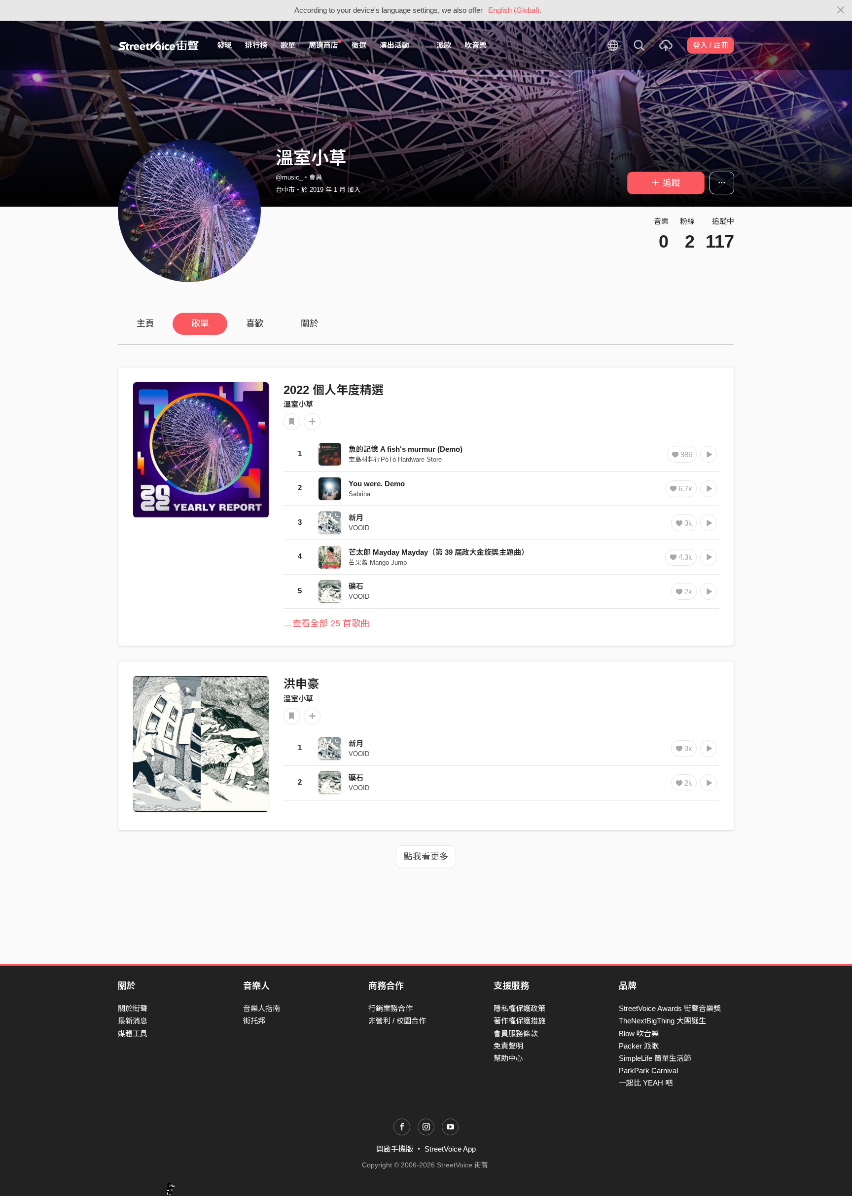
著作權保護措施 (519, 1020)
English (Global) (513, 10)
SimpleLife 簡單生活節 (655, 1058)
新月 (356, 517)
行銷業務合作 (390, 1008)
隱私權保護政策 (519, 1008)
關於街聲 (132, 1008)
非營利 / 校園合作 (397, 1020)
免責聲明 (508, 1046)
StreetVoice (158, 45)
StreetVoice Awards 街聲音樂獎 (670, 1008)
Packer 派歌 (639, 1046)
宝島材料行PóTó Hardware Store (395, 459)
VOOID (359, 528)
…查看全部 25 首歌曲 (326, 623)
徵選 (359, 45)
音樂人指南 (261, 1008)
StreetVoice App (450, 1149)
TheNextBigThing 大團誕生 (662, 1020)
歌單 (288, 45)
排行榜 (256, 45)
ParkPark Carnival (648, 1070)
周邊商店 (323, 45)
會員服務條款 (516, 1033)
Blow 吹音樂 (639, 1033)
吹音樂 (475, 45)
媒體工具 (132, 1033)
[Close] (841, 10)
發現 (224, 45)
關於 (310, 323)
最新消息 (132, 1020)
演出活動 (394, 45)
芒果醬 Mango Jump (378, 562)
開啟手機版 (394, 1149)
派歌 (443, 45)
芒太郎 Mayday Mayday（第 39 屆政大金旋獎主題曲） (439, 552)
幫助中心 (508, 1058)
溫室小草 (298, 404)
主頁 (145, 323)
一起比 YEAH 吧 (646, 1083)
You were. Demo (377, 483)
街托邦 (254, 1020)
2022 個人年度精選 (334, 390)
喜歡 (255, 323)
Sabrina (359, 494)
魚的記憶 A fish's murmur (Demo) (405, 449)
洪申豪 (301, 683)
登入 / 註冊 (710, 45)
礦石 (356, 586)
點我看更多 (426, 857)
